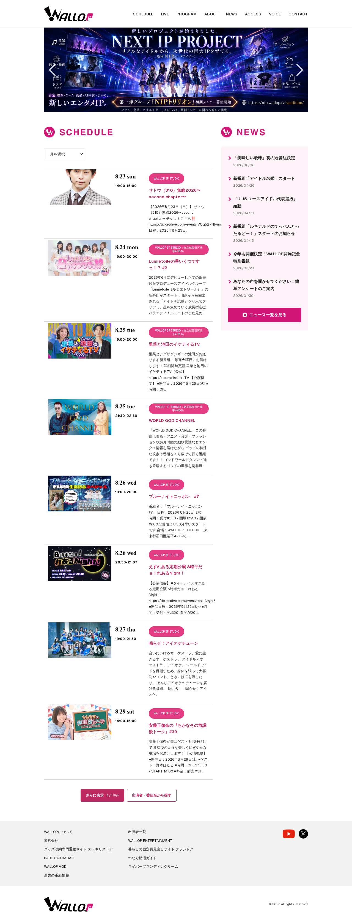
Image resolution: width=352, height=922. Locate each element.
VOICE (275, 14)
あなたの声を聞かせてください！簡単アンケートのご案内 (266, 285)
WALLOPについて (58, 831)
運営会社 (51, 840)
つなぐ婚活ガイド (142, 858)
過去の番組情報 (56, 875)
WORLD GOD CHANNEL (172, 420)
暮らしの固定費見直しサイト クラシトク (160, 849)
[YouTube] (289, 833)
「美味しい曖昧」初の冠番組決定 (264, 157)
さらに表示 (102, 795)
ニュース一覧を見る (268, 314)
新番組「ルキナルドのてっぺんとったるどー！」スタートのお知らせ (266, 230)
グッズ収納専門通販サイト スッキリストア (78, 849)
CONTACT (298, 14)
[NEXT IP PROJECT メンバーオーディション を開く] (176, 70)
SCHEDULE (143, 14)
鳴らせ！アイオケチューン (173, 643)
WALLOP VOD (55, 866)
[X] (303, 834)
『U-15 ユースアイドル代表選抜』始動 (265, 202)
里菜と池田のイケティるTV (174, 344)
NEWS (231, 14)
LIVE (165, 14)
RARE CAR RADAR (59, 858)
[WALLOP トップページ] (68, 13)
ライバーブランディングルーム (153, 866)
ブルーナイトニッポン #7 (174, 496)
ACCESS (253, 14)
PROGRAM (187, 14)
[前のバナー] (55, 70)
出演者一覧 (137, 831)
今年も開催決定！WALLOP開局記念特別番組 (266, 257)
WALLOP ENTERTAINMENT (150, 840)
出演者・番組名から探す (151, 795)
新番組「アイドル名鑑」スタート (264, 178)
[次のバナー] (297, 70)
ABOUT (211, 14)
